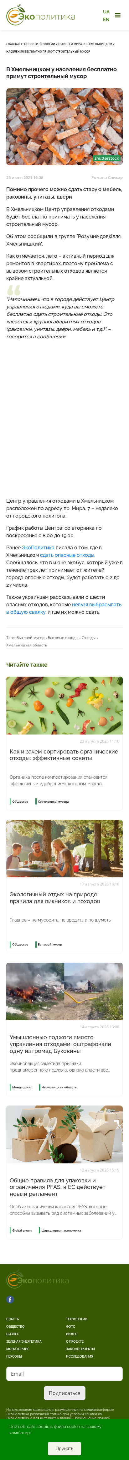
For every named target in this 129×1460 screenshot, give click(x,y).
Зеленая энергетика (24, 1341)
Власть (12, 1319)
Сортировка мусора (53, 801)
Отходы (88, 637)
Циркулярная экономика (61, 1230)
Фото (70, 1326)
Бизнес (12, 1334)
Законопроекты (80, 1349)
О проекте (75, 1341)
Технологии (77, 1319)
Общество (15, 1326)
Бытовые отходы (63, 637)
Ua (106, 12)
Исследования (79, 1356)
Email (17, 1373)
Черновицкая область (59, 1087)
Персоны (14, 1356)
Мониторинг (17, 1349)
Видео (72, 1334)
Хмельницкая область (26, 645)
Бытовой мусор (30, 637)
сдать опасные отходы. (67, 555)
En (106, 19)
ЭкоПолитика (38, 548)
